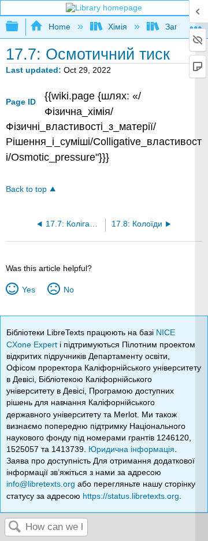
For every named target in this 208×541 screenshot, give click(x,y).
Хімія (117, 26)
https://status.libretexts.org (131, 496)
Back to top (26, 189)
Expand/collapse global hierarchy (19, 27)
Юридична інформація (131, 449)
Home (59, 26)
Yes (28, 289)
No (68, 289)
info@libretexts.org (40, 483)
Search (15, 527)
